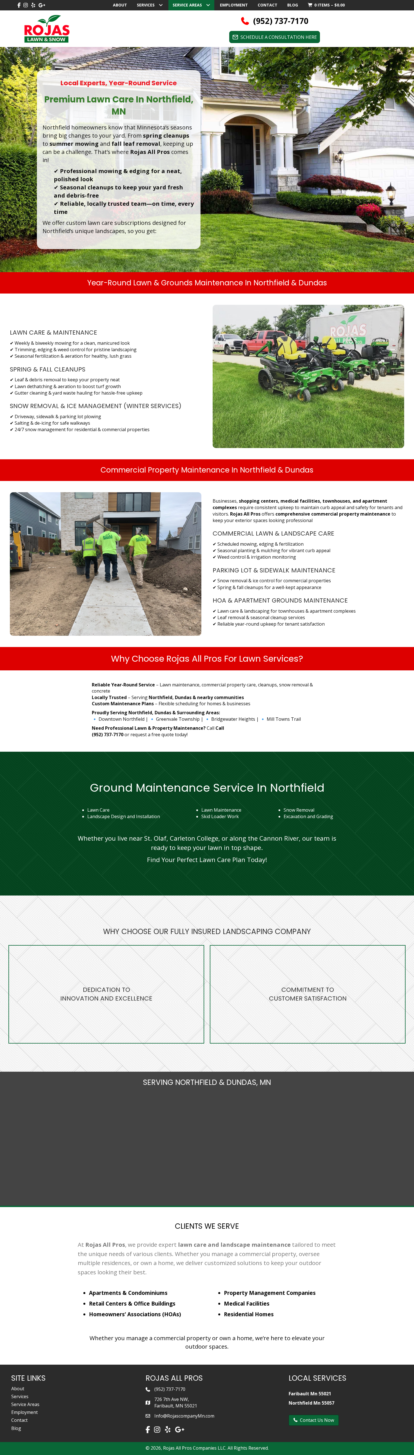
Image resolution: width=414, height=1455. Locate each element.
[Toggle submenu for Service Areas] (208, 5)
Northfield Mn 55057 (311, 1403)
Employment (24, 1412)
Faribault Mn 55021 (310, 1394)
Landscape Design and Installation (123, 816)
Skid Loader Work (220, 816)
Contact (19, 1420)
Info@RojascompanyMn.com (184, 1416)
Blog (16, 1428)
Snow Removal (299, 810)
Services (19, 1396)
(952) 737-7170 (169, 1389)
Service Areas (25, 1404)
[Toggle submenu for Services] (161, 5)
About (17, 1388)
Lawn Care (98, 810)
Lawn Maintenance (221, 810)
